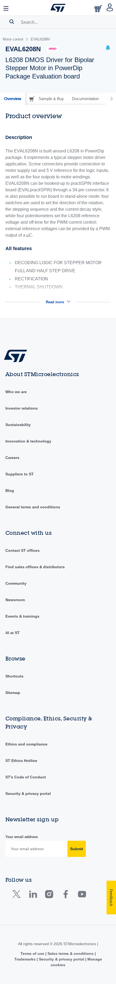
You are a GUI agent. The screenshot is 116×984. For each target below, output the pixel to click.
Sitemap (12, 692)
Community (15, 583)
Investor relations (21, 408)
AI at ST (12, 633)
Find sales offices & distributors (35, 567)
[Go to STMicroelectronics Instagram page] (49, 895)
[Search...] (11, 21)
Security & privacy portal (28, 793)
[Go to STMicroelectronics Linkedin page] (32, 895)
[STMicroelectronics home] (58, 8)
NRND (52, 48)
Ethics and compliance (26, 744)
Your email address (21, 837)
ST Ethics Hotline (21, 760)
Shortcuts (14, 676)
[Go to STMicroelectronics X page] (18, 895)
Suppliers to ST (19, 474)
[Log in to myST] (110, 8)
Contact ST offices (22, 550)
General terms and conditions (32, 507)
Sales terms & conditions (70, 953)
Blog (9, 490)
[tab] (12, 99)
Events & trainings (22, 616)
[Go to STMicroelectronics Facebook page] (65, 895)
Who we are (16, 392)
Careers (12, 457)
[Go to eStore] (98, 8)
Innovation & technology (28, 441)
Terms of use (33, 953)
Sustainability (18, 425)
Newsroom (15, 600)
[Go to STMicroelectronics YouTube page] (81, 895)
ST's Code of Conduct (25, 777)
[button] (6, 8)
